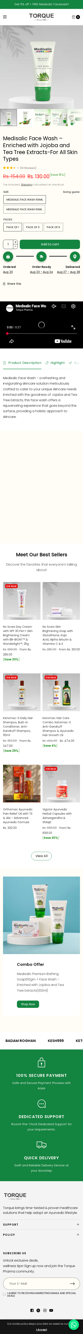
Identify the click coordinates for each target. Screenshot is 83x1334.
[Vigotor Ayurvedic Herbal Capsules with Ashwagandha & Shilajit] (61, 783)
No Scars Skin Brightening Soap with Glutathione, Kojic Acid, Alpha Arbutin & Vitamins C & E (58, 635)
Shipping (26, 185)
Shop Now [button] (28, 1004)
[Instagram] (45, 1310)
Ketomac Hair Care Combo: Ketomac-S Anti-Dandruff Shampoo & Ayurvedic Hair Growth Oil (58, 726)
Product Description (24, 362)
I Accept (41, 1330)
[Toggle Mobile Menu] (7, 17)
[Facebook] (32, 1310)
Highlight (58, 362)
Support (11, 1225)
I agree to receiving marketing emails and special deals (41, 1294)
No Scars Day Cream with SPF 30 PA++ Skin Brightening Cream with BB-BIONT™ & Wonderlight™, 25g (18, 635)
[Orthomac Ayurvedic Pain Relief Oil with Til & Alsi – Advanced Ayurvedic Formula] (21, 783)
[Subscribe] (75, 1284)
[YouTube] (51, 1310)
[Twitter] (38, 1310)
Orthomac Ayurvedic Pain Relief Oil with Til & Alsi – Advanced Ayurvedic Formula (18, 815)
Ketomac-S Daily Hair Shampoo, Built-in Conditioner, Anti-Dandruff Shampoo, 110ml (18, 726)
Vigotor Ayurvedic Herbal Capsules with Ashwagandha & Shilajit (57, 815)
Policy (9, 1235)
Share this (14, 283)
